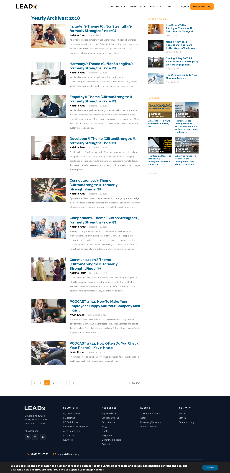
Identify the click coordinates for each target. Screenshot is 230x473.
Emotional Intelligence (156, 115)
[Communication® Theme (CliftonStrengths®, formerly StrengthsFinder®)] (48, 269)
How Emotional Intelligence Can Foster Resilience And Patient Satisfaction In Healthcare (186, 126)
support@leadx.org (68, 454)
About (169, 6)
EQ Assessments (71, 413)
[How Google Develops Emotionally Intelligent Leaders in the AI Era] (160, 145)
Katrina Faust (78, 35)
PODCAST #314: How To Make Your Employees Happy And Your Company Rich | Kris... (105, 305)
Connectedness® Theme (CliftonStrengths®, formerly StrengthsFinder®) (93, 184)
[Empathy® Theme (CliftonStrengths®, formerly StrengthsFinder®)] (48, 106)
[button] (28, 437)
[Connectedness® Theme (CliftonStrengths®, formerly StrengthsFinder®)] (48, 190)
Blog (104, 426)
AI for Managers (71, 430)
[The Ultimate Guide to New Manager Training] (156, 78)
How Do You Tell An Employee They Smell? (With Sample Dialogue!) (179, 28)
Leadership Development (76, 426)
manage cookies (93, 469)
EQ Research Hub (111, 417)
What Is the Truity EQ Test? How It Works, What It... (159, 124)
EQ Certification (71, 422)
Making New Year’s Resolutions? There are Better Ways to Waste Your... (182, 45)
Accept (210, 467)
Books (105, 430)
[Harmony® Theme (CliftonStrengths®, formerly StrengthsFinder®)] (48, 73)
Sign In (184, 6)
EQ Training (69, 417)
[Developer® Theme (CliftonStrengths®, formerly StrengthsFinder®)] (48, 148)
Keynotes (68, 439)
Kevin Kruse (77, 314)
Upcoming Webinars (150, 422)
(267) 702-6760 (39, 454)
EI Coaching (69, 435)
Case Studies (108, 422)
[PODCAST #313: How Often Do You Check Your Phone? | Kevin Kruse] (48, 353)
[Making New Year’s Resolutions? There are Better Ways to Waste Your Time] (156, 45)
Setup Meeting (202, 6)
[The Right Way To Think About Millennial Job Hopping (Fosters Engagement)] (156, 62)
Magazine (107, 435)
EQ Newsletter (109, 413)
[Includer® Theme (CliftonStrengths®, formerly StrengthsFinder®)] (48, 36)
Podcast (106, 444)
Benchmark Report (111, 439)
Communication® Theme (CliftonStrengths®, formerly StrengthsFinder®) (93, 264)
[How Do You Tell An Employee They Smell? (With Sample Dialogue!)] (156, 29)
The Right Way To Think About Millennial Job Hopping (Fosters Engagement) (182, 61)
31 (67, 383)
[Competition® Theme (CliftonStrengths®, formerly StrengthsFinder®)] (48, 227)
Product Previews (149, 426)
